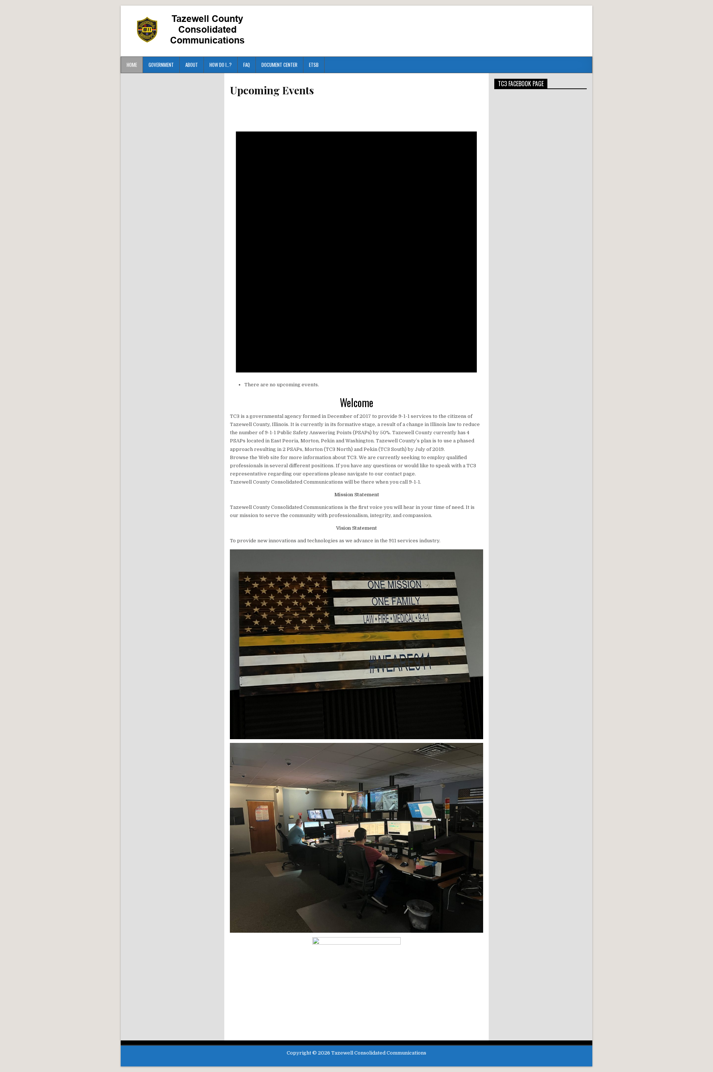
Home (132, 64)
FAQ (246, 64)
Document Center (279, 64)
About (191, 64)
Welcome (356, 402)
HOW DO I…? (220, 64)
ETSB (314, 64)
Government (161, 64)
